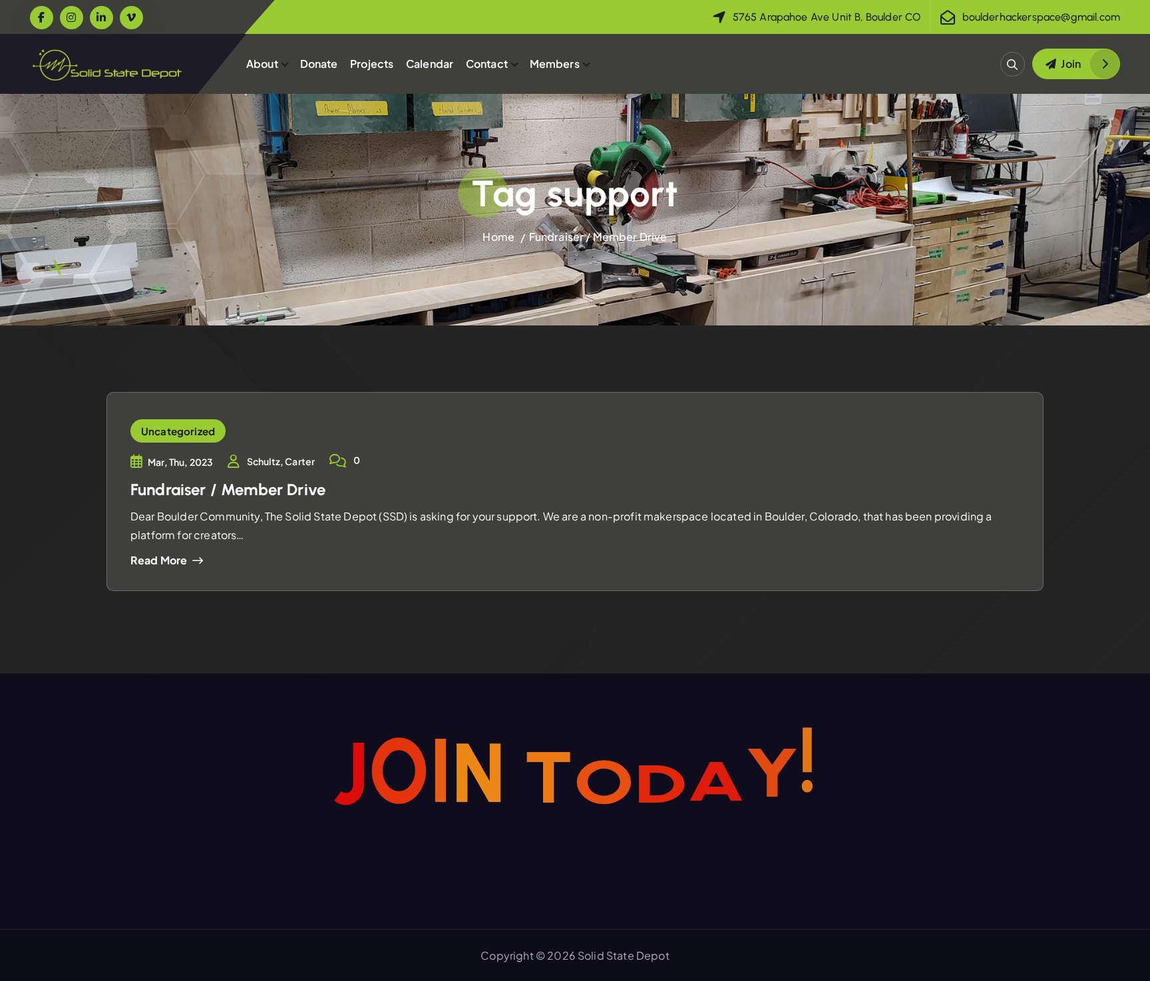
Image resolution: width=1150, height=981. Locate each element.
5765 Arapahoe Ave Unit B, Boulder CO (827, 17)
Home (498, 237)
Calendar (429, 64)
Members (555, 64)
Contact (487, 64)
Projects (371, 64)
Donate (319, 64)
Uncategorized (178, 431)
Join (1070, 64)
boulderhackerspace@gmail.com (1041, 17)
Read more (158, 560)
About (262, 64)
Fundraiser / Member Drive (598, 237)
